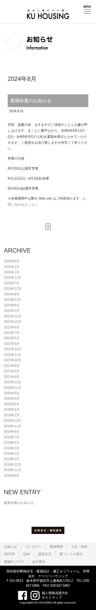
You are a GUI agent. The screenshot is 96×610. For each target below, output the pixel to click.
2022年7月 (11, 333)
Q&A (26, 554)
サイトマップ (52, 597)
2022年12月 (12, 316)
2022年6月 (11, 338)
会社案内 (38, 562)
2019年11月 (12, 426)
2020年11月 (12, 388)
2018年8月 (11, 476)
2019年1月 (11, 459)
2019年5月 (11, 442)
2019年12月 (12, 420)
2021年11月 (12, 355)
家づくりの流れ (71, 554)
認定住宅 (44, 554)
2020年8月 (11, 393)
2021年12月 (12, 349)
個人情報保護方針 (55, 593)
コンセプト (33, 547)
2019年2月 (11, 454)
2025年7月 (11, 283)
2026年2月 (11, 267)
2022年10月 (12, 322)
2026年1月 (11, 272)
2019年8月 (11, 431)
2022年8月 (11, 327)
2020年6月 (11, 398)
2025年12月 (12, 278)
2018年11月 (12, 470)
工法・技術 (79, 547)
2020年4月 (11, 409)
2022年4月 (11, 344)
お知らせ (10, 547)
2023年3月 (11, 311)
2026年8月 (11, 261)
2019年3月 (11, 448)
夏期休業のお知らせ (31, 100)
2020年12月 (12, 382)
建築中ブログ (14, 562)
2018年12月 (12, 465)
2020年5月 (11, 404)
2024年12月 (12, 289)
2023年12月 (12, 300)
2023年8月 (11, 305)
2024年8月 (11, 294)
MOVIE (9, 554)
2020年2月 (11, 415)
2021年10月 (12, 360)
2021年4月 (11, 377)
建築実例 (56, 547)
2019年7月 (11, 437)
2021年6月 (11, 371)
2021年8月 (11, 366)
